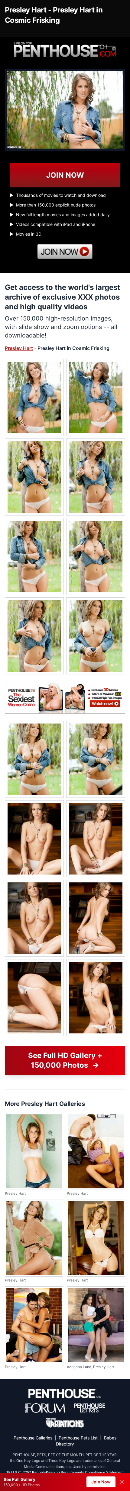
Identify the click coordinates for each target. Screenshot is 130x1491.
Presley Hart (19, 348)
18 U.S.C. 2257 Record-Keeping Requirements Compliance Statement (65, 1472)
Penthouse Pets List (78, 1437)
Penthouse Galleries (33, 1437)
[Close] (122, 1482)
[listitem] (34, 397)
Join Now (101, 1481)
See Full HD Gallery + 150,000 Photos (65, 1060)
